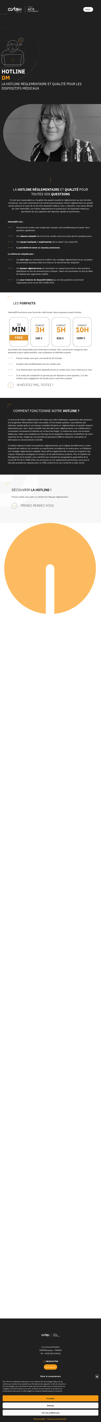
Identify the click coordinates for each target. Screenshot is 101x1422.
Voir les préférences (50, 1412)
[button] (97, 1376)
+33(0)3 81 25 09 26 (52, 1353)
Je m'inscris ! (50, 1367)
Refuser (50, 1405)
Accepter (50, 1398)
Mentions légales (40, 1419)
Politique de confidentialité (56, 1419)
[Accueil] (23, 9)
